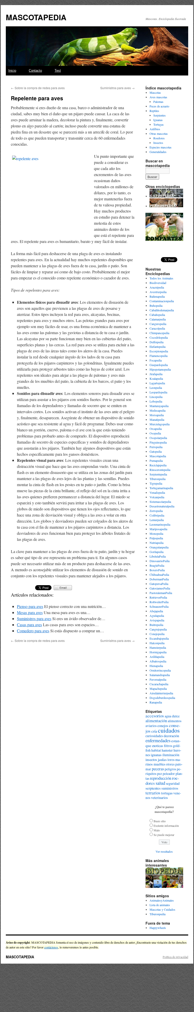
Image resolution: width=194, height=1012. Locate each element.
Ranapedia (156, 702)
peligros (170, 769)
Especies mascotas (161, 147)
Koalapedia (156, 378)
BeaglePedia (157, 565)
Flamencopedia (158, 356)
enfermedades (158, 740)
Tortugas (158, 124)
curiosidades (154, 736)
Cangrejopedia (158, 629)
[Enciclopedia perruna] (166, 206)
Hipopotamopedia (160, 369)
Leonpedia (156, 388)
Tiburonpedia (157, 479)
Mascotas (155, 92)
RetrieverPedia (158, 597)
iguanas (156, 754)
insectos (151, 759)
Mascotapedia (158, 456)
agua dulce (172, 716)
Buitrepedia (156, 625)
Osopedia (155, 433)
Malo (157, 830)
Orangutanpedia (159, 547)
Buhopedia (156, 305)
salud (160, 783)
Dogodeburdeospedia (162, 698)
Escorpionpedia (159, 351)
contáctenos (51, 947)
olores (170, 764)
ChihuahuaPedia (159, 574)
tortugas (167, 793)
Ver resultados (164, 851)
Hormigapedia (158, 652)
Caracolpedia (157, 328)
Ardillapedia (157, 657)
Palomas (158, 102)
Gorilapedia (156, 552)
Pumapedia (156, 461)
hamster (167, 750)
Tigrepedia (156, 483)
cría (154, 731)
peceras (158, 769)
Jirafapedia (156, 374)
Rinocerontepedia (160, 470)
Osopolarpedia (158, 438)
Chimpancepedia (159, 333)
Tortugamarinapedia (161, 488)
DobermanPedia (159, 579)
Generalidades (158, 152)
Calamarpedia (158, 319)
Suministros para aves (117, 88)
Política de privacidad (175, 957)
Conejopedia (157, 634)
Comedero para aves (33, 630)
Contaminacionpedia (162, 301)
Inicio (12, 70)
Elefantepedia (157, 347)
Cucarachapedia (159, 684)
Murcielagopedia (159, 424)
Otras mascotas (159, 133)
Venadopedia (157, 492)
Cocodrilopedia (159, 337)
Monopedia (156, 533)
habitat (156, 750)
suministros (169, 788)
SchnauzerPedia (159, 606)
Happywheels (158, 928)
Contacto (35, 70)
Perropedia (156, 447)
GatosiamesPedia (160, 588)
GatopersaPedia (159, 584)
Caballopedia (157, 315)
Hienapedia (156, 666)
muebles (159, 764)
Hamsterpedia (158, 647)
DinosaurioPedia (159, 561)
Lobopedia (156, 401)
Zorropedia (156, 511)
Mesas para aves (30, 612)
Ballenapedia (157, 296)
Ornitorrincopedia (160, 670)
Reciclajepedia (158, 465)
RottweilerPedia (159, 602)
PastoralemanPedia (161, 593)
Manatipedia (157, 419)
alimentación (156, 720)
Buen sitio (160, 821)
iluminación (170, 754)
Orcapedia (156, 429)
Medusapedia (157, 410)
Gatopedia (156, 451)
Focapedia (156, 360)
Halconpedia (157, 643)
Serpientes (159, 115)
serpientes (153, 788)
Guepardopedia (159, 365)
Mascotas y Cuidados (162, 909)
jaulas (162, 759)
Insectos (158, 143)
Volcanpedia (157, 497)
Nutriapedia (156, 543)
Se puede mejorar (164, 835)
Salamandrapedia (160, 675)
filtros (168, 745)
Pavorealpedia (158, 679)
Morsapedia (157, 415)
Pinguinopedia (158, 442)
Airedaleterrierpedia (161, 693)
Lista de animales (160, 905)
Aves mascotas (158, 97)
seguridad (173, 783)
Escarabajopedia (159, 638)
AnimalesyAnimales (162, 900)
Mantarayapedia (159, 406)
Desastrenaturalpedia (162, 506)
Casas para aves (29, 624)
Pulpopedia (156, 538)
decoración (171, 735)
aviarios (151, 725)
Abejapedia (156, 611)
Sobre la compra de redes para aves (38, 88)
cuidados (169, 730)
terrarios (153, 793)
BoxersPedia (157, 570)
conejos (162, 725)
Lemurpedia (157, 520)
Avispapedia (157, 620)
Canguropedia (158, 324)
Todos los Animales (161, 278)
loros (171, 759)
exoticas (157, 745)
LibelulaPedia (158, 556)
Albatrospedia (158, 661)
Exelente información (166, 826)
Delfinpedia (156, 342)
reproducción (160, 778)
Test (58, 70)
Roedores (159, 138)
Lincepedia (156, 397)
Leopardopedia (158, 392)
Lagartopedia (157, 383)
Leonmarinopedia (160, 524)
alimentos (174, 721)
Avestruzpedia (158, 292)
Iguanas (158, 120)
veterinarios (159, 797)
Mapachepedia (158, 688)
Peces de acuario (159, 106)
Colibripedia (157, 515)
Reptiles (154, 111)
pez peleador (166, 773)
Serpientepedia (158, 474)
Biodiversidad (158, 283)
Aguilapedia (157, 616)
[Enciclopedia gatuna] (166, 196)
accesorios (155, 716)
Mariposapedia (158, 529)
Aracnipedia (157, 287)
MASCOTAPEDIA (36, 17)
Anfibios (155, 129)
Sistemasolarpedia (160, 502)
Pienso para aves (30, 606)
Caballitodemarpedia (162, 310)
